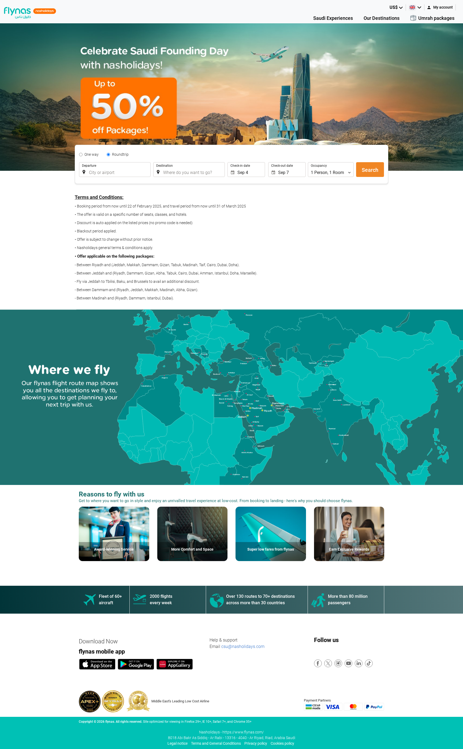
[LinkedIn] (359, 663)
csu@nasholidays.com (242, 646)
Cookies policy (282, 743)
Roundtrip (120, 154)
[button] (396, 7)
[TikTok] (369, 663)
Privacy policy (255, 743)
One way (91, 154)
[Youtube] (349, 663)
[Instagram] (338, 663)
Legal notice (177, 743)
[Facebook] (318, 663)
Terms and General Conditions (216, 743)
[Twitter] (328, 663)
